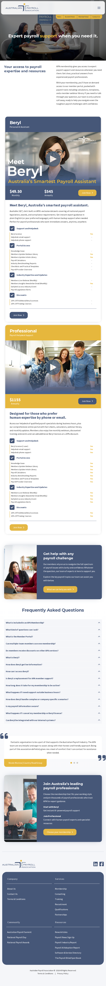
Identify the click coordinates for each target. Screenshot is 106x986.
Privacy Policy (62, 973)
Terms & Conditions (46, 973)
